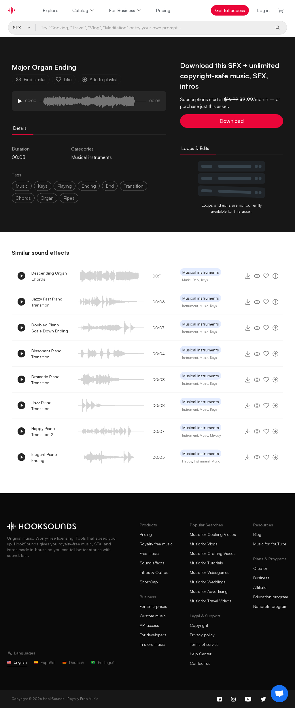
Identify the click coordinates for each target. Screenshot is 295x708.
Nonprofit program (270, 606)
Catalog (80, 10)
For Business (122, 10)
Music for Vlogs (204, 543)
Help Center (200, 653)
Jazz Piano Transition (41, 405)
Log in (263, 10)
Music (186, 280)
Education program (270, 596)
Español (48, 662)
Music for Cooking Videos (213, 534)
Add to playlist (104, 79)
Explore (50, 10)
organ (47, 198)
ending (89, 186)
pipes (69, 198)
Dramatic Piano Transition (45, 379)
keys (43, 186)
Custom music (153, 615)
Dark (195, 280)
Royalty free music (156, 543)
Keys (204, 280)
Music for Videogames (209, 572)
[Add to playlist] (275, 276)
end (110, 186)
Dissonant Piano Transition (46, 353)
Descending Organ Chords (49, 276)
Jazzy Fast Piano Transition (47, 301)
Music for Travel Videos (210, 600)
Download (232, 121)
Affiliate (259, 587)
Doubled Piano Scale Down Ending (49, 327)
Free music (149, 553)
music (22, 186)
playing (64, 186)
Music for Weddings (208, 581)
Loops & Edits (195, 148)
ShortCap (149, 581)
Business (261, 577)
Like (68, 79)
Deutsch (76, 662)
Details (20, 128)
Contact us (200, 663)
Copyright (199, 625)
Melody (215, 435)
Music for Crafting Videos (213, 553)
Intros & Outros (154, 572)
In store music (152, 644)
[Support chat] (279, 693)
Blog (257, 534)
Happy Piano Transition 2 (43, 431)
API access (149, 625)
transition (133, 186)
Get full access (230, 10)
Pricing (163, 10)
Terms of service (204, 644)
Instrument (190, 306)
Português (107, 662)
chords (23, 198)
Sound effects (152, 562)
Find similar (35, 79)
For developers (153, 634)
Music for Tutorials (206, 562)
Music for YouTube (269, 543)
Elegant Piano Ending (44, 457)
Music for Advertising (209, 591)
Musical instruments (91, 157)
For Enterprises (153, 606)
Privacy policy (202, 634)
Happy (187, 461)
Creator (260, 568)
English (20, 662)
